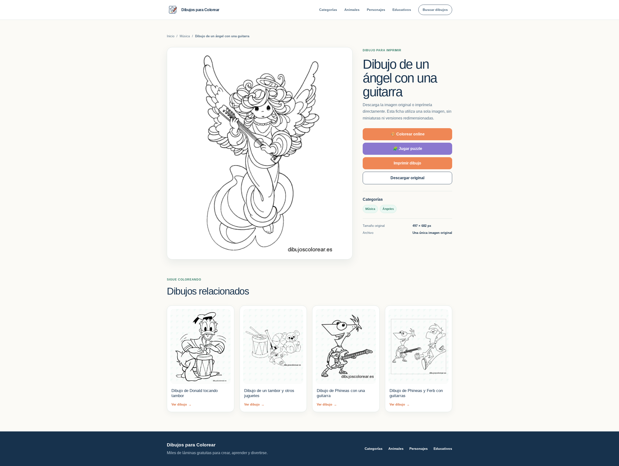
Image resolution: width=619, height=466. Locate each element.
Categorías (328, 10)
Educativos (401, 10)
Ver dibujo (181, 404)
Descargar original (407, 178)
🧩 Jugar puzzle (407, 149)
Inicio (170, 36)
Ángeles (388, 209)
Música (185, 36)
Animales (352, 10)
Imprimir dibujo (407, 163)
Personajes (376, 10)
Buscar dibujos (435, 10)
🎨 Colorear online (408, 134)
